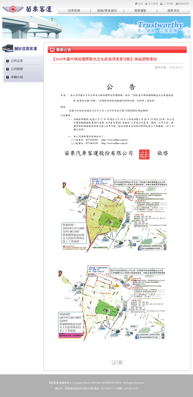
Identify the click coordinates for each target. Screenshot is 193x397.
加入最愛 (153, 3)
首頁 (140, 3)
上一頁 (117, 362)
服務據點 (140, 11)
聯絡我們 (184, 3)
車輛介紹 (17, 77)
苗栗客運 (73, 11)
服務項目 (174, 11)
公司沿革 (17, 60)
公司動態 (17, 69)
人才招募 (168, 3)
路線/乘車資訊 (107, 11)
